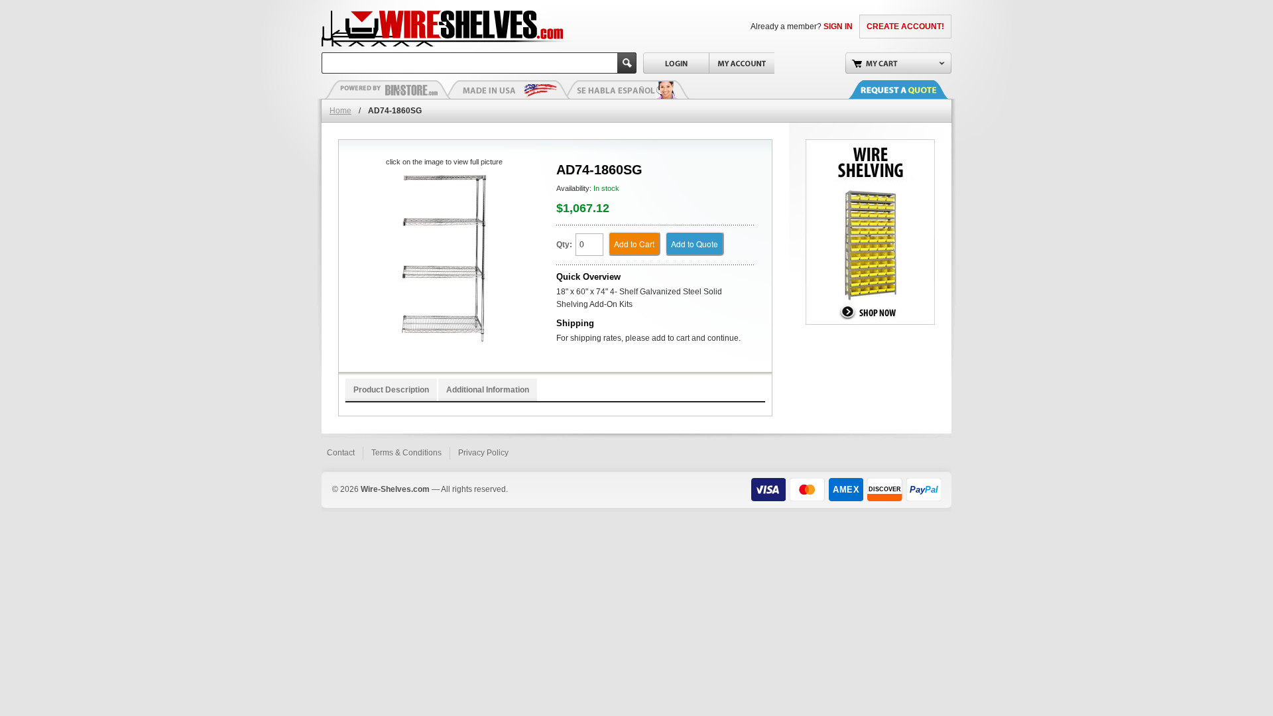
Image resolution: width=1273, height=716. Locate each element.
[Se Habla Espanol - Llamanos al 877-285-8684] (626, 89)
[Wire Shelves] (418, 26)
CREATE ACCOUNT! (905, 26)
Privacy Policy (483, 452)
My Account (741, 63)
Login (676, 63)
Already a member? (802, 26)
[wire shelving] (870, 145)
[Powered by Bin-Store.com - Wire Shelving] (388, 89)
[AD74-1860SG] (443, 259)
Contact (341, 452)
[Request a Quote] (911, 89)
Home (340, 110)
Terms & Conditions (406, 452)
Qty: (564, 244)
